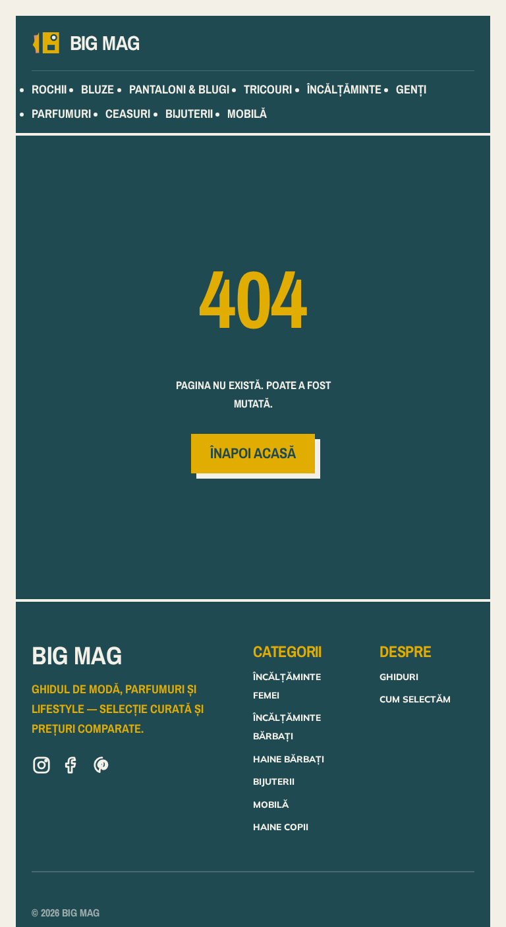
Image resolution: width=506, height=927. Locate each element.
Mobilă (271, 804)
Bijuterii (274, 781)
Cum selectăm (415, 698)
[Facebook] (72, 767)
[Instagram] (41, 767)
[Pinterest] (102, 767)
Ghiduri (399, 676)
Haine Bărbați (288, 758)
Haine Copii (280, 826)
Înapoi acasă (253, 453)
